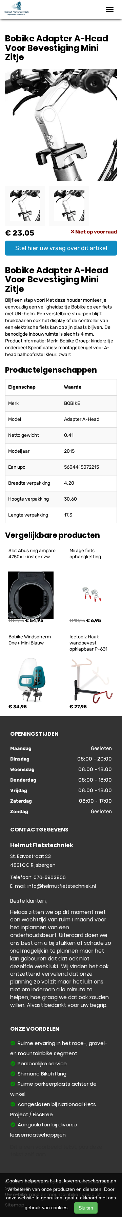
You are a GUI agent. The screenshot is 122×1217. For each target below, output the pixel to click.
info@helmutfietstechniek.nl (61, 886)
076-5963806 (50, 877)
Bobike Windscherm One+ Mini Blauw (30, 640)
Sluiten (86, 1208)
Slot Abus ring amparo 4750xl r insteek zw (32, 554)
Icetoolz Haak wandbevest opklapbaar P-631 (88, 643)
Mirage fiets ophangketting (85, 554)
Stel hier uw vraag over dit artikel (61, 248)
